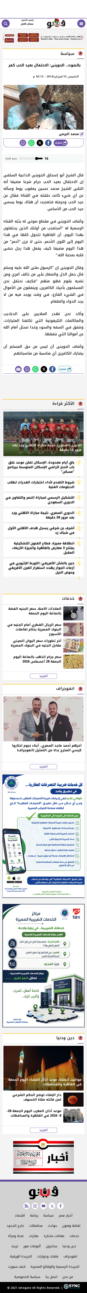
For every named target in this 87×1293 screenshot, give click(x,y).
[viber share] (18, 369)
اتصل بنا (51, 1277)
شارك (59, 142)
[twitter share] (40, 143)
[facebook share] (48, 143)
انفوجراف (70, 1256)
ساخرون (51, 1246)
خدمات (74, 1236)
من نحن (67, 1277)
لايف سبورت (16, 1267)
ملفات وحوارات (47, 1256)
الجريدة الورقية (21, 1256)
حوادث (52, 1226)
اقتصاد (20, 1215)
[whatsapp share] (31, 143)
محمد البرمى (69, 134)
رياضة (34, 1215)
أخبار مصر (65, 1215)
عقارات (34, 1236)
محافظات (36, 1226)
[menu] (81, 23)
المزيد (43, 676)
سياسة (48, 1215)
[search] (6, 23)
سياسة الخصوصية (27, 1277)
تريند (14, 1246)
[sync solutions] (71, 1288)
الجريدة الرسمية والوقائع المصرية (55, 1267)
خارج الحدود (15, 1226)
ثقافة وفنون (71, 1226)
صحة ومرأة (16, 1236)
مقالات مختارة (54, 1236)
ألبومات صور (32, 1246)
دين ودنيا (69, 1246)
